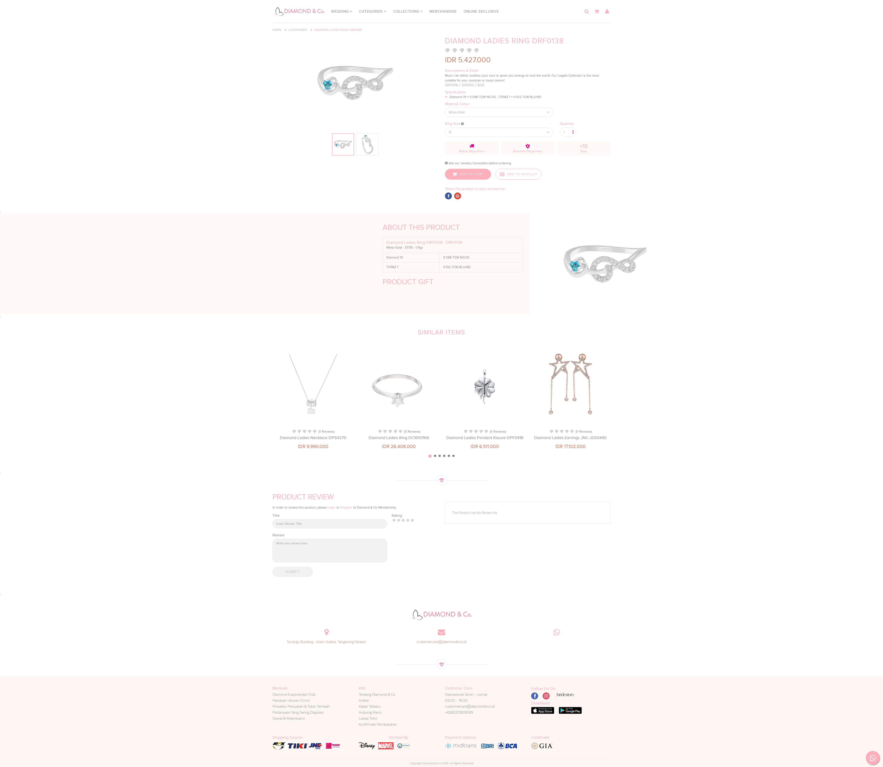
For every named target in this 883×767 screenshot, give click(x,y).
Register (346, 507)
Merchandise (443, 11)
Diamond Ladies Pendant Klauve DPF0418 (484, 437)
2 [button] (435, 456)
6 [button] (453, 456)
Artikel (364, 700)
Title (276, 516)
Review (278, 535)
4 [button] (444, 456)
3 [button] (440, 456)
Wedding (340, 11)
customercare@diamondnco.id (441, 642)
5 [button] (449, 456)
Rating (397, 516)
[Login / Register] (607, 11)
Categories (371, 11)
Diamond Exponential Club (293, 694)
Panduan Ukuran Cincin (291, 700)
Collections (406, 11)
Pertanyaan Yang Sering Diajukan (298, 712)
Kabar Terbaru (370, 706)
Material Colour (457, 104)
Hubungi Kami (370, 712)
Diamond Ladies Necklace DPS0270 (313, 437)
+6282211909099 (459, 712)
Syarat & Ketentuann (288, 718)
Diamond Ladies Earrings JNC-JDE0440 (570, 437)
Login (331, 507)
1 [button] (430, 456)
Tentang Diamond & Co (377, 694)
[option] (313, 397)
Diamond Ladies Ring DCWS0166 (399, 437)
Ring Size (453, 124)
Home (277, 30)
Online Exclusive (481, 11)
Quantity (567, 124)
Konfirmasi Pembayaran (378, 724)
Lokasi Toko (368, 718)
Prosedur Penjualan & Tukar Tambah (301, 706)
